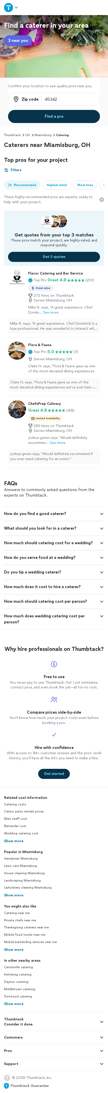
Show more (13, 841)
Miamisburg (42, 135)
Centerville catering (18, 967)
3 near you (18, 40)
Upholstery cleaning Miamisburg (27, 887)
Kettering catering (17, 974)
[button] (37, 280)
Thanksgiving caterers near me (26, 927)
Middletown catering (19, 989)
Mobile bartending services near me (30, 942)
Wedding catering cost (21, 833)
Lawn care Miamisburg (20, 866)
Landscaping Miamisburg (22, 880)
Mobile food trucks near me (24, 934)
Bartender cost (15, 826)
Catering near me (17, 913)
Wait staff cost (15, 819)
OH (27, 135)
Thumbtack (12, 135)
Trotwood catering (18, 996)
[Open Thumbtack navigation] (11, 7)
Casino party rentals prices (24, 811)
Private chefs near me (20, 920)
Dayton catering (16, 982)
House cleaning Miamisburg (24, 873)
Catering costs (15, 804)
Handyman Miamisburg (21, 858)
